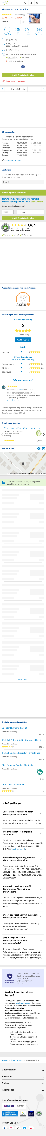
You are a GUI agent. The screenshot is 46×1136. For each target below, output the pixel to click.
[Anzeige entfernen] (44, 1127)
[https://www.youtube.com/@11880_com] (31, 1128)
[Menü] (43, 3)
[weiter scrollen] (44, 89)
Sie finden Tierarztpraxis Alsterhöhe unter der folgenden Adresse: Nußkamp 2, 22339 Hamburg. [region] (23, 821)
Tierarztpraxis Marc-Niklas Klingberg (21, 428)
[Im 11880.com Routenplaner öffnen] (38, 448)
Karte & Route (18, 89)
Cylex (21, 389)
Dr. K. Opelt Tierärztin (11, 784)
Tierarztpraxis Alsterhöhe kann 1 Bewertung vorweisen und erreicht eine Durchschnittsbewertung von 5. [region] (21, 926)
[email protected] (18, 849)
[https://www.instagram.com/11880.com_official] (11, 1128)
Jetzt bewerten (23, 340)
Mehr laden (23, 679)
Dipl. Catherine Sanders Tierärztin (17, 765)
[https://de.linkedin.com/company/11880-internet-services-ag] (24, 1128)
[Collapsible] (41, 813)
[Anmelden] (31, 3)
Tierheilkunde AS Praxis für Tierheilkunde (21, 752)
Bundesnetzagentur (23, 1003)
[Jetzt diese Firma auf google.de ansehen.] (21, 371)
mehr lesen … (13, 400)
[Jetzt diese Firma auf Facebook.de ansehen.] (21, 363)
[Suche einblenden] (25, 3)
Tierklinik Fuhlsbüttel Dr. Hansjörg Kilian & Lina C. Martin (23, 740)
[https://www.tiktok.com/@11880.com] (18, 1128)
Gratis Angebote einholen (23, 75)
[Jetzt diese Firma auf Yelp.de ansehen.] (21, 367)
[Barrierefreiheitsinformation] (37, 3)
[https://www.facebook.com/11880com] (4, 1128)
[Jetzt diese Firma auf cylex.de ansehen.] (21, 351)
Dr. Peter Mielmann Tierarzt (14, 727)
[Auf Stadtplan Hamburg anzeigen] (43, 448)
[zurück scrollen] (2, 89)
